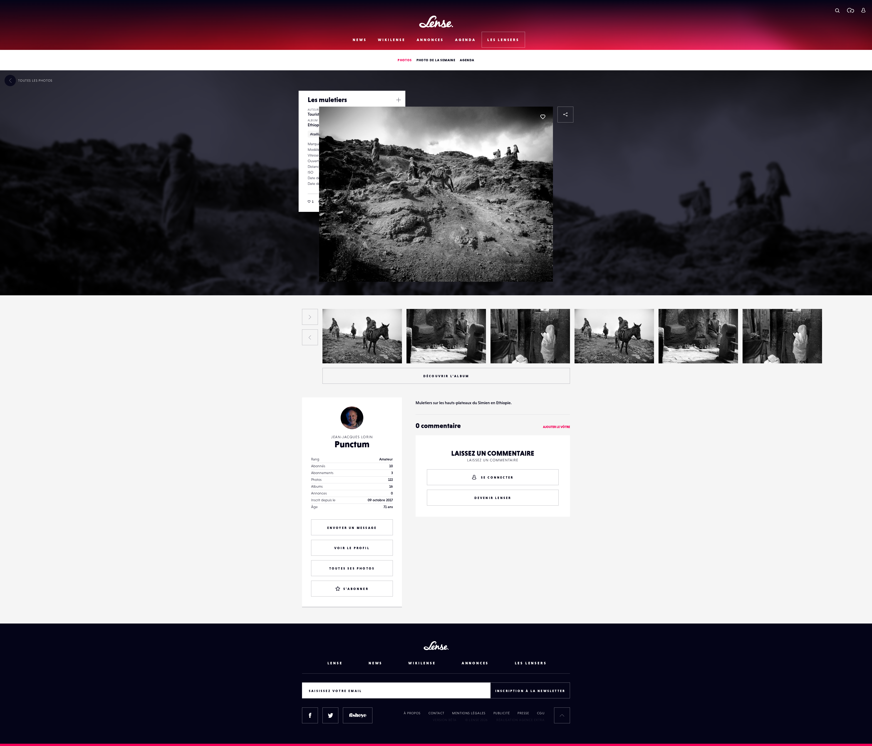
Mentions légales (469, 713)
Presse (523, 713)
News (360, 40)
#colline (316, 134)
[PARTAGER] (565, 114)
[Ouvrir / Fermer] (398, 100)
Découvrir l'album (446, 376)
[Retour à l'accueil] (436, 22)
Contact (437, 713)
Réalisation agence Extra (520, 720)
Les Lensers (503, 40)
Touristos (315, 114)
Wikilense (391, 40)
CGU (541, 713)
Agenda (465, 40)
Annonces (430, 40)
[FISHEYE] (357, 715)
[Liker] (543, 117)
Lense (335, 663)
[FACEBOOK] (310, 715)
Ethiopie (315, 124)
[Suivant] (310, 317)
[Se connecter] (863, 10)
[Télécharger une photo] (850, 10)
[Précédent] (310, 337)
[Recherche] (837, 10)
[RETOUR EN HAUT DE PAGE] (562, 715)
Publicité (501, 713)
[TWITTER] (330, 715)
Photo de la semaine (436, 60)
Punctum (351, 444)
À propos (412, 713)
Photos (405, 60)
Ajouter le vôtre (556, 427)
